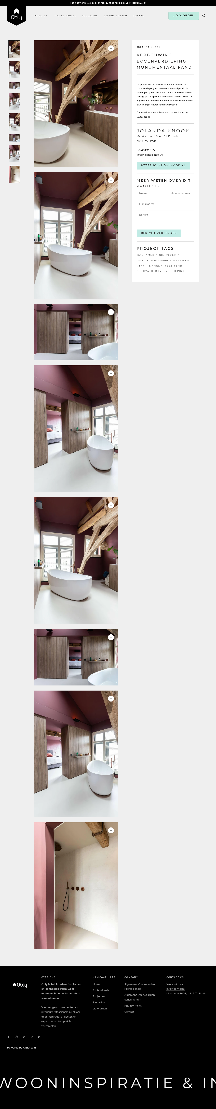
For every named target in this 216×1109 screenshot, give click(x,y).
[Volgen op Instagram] (16, 1036)
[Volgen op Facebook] (8, 1036)
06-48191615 (146, 150)
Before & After (115, 16)
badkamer (145, 255)
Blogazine (90, 16)
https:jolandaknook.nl (163, 165)
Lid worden (100, 1008)
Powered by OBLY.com (21, 1048)
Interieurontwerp (152, 260)
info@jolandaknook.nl (150, 155)
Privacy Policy (133, 1006)
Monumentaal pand (166, 266)
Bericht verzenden (159, 233)
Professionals (65, 16)
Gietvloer (167, 255)
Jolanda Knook (149, 47)
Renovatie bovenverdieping (161, 271)
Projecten (40, 16)
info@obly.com (175, 989)
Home (96, 984)
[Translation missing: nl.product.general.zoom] (111, 48)
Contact (129, 1012)
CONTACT (139, 16)
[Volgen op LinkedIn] (39, 1036)
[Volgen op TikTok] (31, 1036)
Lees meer (143, 117)
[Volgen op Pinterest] (23, 1036)
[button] (76, 103)
